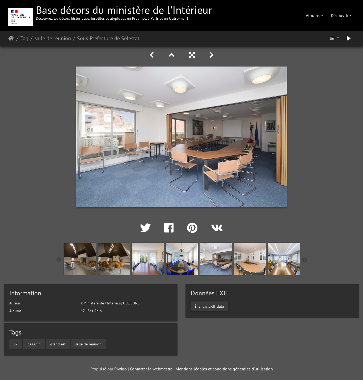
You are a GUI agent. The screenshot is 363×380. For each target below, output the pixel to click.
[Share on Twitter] (147, 228)
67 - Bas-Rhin (91, 310)
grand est (58, 344)
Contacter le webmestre (151, 368)
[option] (80, 259)
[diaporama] (349, 38)
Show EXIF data (210, 306)
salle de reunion (53, 38)
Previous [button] (58, 260)
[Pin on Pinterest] (194, 228)
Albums (313, 15)
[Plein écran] (193, 55)
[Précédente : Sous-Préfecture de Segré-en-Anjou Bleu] (152, 55)
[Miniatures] (172, 55)
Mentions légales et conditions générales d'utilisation (224, 368)
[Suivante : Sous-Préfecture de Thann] (211, 55)
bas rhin (34, 344)
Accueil (11, 38)
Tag (24, 38)
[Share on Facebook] (170, 228)
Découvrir (339, 15)
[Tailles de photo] (334, 38)
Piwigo (120, 368)
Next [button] (304, 260)
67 (16, 344)
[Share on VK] (217, 228)
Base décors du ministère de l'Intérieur (124, 12)
